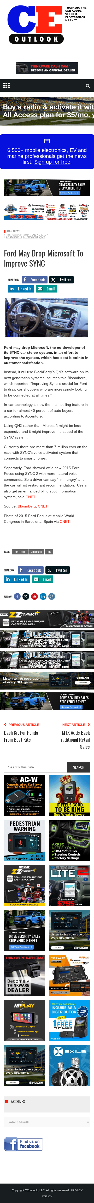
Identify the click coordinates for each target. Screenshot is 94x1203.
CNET (43, 506)
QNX (42, 237)
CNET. (31, 497)
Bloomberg (27, 506)
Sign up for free (52, 162)
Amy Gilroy (40, 234)
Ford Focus (14, 237)
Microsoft (30, 237)
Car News (13, 231)
